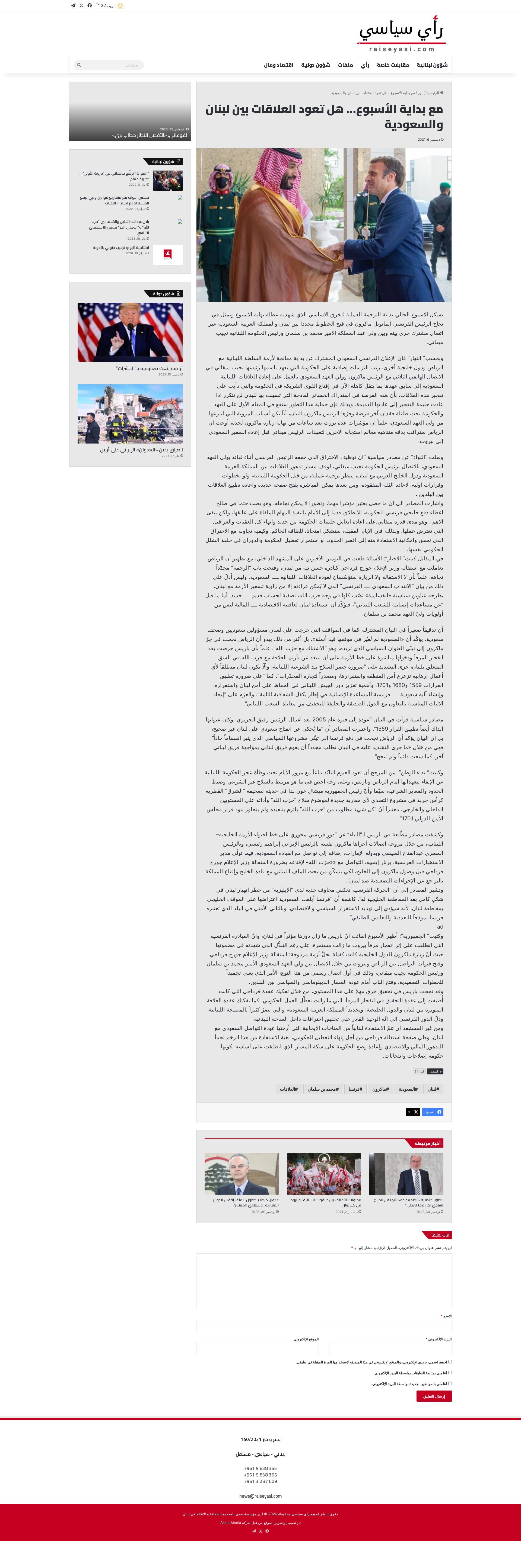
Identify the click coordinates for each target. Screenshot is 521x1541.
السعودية (407, 1089)
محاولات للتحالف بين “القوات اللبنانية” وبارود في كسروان (326, 1202)
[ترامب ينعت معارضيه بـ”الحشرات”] (130, 332)
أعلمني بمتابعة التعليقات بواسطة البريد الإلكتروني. (410, 1373)
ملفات (345, 64)
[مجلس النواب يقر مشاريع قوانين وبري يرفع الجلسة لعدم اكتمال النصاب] (168, 205)
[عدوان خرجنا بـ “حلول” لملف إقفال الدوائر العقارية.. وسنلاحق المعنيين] (242, 1174)
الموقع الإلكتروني (306, 1339)
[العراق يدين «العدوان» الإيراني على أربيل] (130, 414)
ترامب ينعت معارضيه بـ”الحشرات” (149, 368)
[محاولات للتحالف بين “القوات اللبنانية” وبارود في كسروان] (324, 1174)
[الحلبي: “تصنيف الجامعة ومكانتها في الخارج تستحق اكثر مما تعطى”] (406, 1174)
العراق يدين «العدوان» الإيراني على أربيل (141, 449)
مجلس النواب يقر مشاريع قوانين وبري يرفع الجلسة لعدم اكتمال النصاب (114, 200)
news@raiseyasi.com (260, 1496)
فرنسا (354, 1089)
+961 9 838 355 (260, 1468)
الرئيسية (433, 93)
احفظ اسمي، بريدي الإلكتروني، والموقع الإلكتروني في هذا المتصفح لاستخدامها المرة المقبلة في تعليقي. (371, 1362)
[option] (130, 111)
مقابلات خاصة (393, 64)
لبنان (432, 1089)
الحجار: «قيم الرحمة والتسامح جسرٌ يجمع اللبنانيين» (137, 135)
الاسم (446, 1316)
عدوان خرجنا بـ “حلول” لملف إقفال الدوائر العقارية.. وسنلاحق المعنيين (246, 1202)
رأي (365, 64)
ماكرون (379, 1089)
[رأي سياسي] (402, 34)
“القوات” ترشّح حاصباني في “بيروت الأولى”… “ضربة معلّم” (114, 176)
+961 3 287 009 (260, 1481)
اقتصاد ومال (279, 64)
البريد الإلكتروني (438, 1339)
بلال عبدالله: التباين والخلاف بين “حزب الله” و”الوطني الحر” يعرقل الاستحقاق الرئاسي (119, 227)
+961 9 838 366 (260, 1475)
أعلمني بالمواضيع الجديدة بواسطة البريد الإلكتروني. (409, 1384)
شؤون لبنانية (432, 64)
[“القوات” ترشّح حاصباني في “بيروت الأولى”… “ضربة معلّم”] (168, 181)
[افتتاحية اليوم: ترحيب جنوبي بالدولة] (168, 255)
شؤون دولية (315, 64)
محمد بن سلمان (322, 1089)
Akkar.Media (230, 1522)
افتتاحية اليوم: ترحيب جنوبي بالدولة (121, 247)
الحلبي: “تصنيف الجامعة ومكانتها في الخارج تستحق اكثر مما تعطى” (408, 1202)
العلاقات (287, 1089)
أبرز (421, 93)
